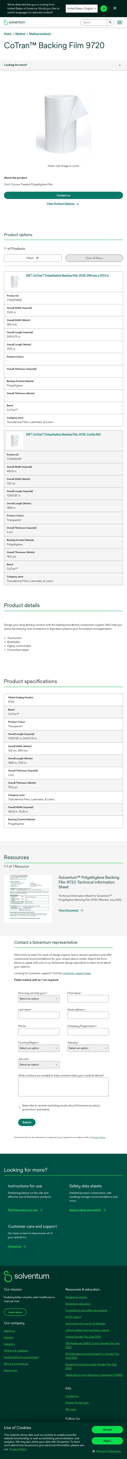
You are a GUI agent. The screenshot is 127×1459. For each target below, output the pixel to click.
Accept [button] (107, 1429)
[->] (103, 8)
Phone (22, 1026)
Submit (26, 1122)
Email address (76, 1009)
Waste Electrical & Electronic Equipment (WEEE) (94, 1375)
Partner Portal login (77, 1402)
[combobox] (97, 22)
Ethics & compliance (16, 1363)
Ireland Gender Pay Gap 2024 (83, 1336)
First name (74, 993)
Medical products (40, 33)
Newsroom (10, 1370)
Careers (9, 1337)
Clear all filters (94, 258)
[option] (63, 126)
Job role (23, 1059)
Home (7, 33)
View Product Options (61, 203)
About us (9, 1330)
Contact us (72, 1396)
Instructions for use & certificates (85, 1323)
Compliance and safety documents (86, 1310)
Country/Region (28, 1042)
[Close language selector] (114, 8)
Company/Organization (82, 1026)
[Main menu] (119, 22)
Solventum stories (76, 1297)
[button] (107, 1451)
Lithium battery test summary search (87, 1330)
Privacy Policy (17, 1449)
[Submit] (110, 22)
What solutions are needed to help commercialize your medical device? (61, 1075)
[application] (63, 123)
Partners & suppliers (16, 1350)
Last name (25, 1009)
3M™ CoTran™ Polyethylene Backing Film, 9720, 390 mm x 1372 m (67, 275)
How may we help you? (32, 993)
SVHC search (73, 1317)
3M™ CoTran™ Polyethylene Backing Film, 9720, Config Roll (63, 434)
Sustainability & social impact (21, 1357)
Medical (20, 33)
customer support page (77, 973)
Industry (73, 1042)
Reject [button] (107, 1440)
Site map (70, 1409)
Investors (9, 1344)
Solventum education (78, 1303)
